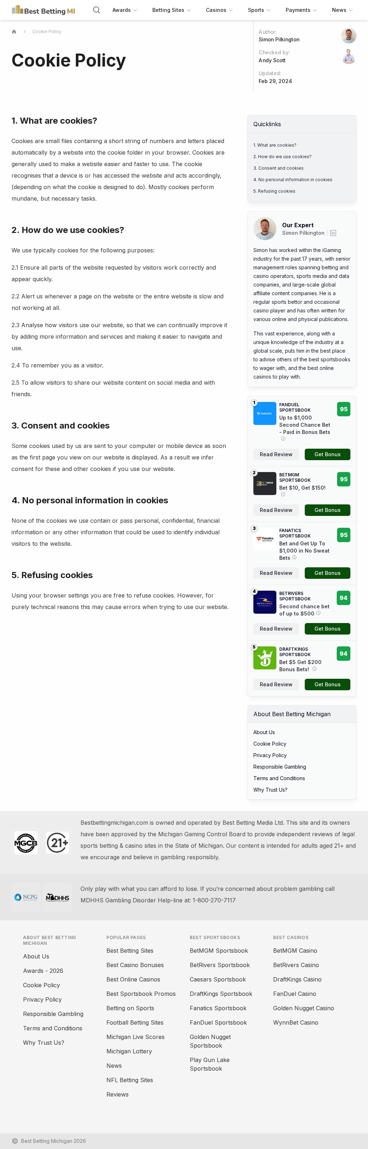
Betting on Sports (130, 1008)
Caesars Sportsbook (218, 979)
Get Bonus (327, 454)
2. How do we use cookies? (282, 156)
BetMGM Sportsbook (219, 950)
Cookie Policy (46, 31)
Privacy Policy (270, 755)
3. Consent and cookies (278, 168)
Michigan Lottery (129, 1051)
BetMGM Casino (295, 950)
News (114, 1065)
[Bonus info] (282, 438)
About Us (264, 732)
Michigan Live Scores (135, 1036)
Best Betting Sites (129, 950)
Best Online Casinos (133, 979)
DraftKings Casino (297, 979)
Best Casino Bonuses (135, 965)
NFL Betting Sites (129, 1080)
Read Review (276, 454)
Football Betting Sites (135, 1022)
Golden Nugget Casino (303, 1008)
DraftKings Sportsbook (221, 993)
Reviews (117, 1094)
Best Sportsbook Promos (141, 993)
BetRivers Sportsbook (220, 965)
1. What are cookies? (274, 145)
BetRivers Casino (296, 965)
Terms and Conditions (279, 778)
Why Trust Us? (270, 790)
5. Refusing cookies (274, 191)
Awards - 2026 (43, 970)
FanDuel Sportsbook (218, 1022)
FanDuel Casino (294, 993)
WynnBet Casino (295, 1022)
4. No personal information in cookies (292, 179)
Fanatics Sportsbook (218, 1008)
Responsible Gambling (279, 767)
